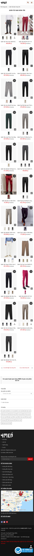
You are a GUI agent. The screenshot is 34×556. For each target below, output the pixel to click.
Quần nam (10, 417)
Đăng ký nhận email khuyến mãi (8, 456)
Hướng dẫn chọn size (7, 469)
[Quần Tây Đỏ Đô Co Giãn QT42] (8, 197)
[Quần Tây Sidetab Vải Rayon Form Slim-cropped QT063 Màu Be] (8, 165)
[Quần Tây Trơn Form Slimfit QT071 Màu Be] (7, 37)
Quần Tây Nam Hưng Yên (14, 6)
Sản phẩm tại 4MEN (5, 391)
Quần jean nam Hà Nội (6, 423)
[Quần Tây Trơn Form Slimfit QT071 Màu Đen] (3, 37)
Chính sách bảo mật (7, 482)
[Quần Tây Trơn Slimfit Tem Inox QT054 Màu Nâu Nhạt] (7, 101)
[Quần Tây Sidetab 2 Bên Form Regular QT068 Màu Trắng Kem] (5, 228)
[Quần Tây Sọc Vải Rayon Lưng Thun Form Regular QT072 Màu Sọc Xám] (27, 197)
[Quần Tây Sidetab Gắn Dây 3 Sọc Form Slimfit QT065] (9, 279)
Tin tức (4, 447)
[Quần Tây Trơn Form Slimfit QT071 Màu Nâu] (10, 37)
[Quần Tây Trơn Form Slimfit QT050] (25, 247)
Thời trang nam (3, 6)
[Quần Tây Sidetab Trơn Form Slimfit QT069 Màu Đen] (5, 356)
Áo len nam (3, 417)
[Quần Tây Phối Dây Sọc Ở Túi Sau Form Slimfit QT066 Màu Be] (25, 101)
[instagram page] (4, 522)
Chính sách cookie (6, 485)
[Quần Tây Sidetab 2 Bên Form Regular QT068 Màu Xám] (8, 228)
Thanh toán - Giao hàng (7, 477)
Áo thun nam (22, 417)
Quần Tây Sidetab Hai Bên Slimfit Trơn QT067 (25, 328)
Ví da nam (3, 420)
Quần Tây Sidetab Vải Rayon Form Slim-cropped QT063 (9, 169)
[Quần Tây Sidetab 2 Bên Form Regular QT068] (9, 216)
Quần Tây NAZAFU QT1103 (25, 296)
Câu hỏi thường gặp (7, 471)
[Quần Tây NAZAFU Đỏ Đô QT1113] (23, 37)
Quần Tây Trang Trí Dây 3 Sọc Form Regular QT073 (9, 264)
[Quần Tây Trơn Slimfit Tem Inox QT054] (9, 88)
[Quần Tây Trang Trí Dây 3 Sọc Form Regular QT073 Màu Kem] (8, 260)
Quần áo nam (18, 420)
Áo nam (16, 417)
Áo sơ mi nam (12, 411)
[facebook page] (2, 522)
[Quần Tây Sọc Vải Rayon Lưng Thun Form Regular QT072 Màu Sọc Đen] (23, 197)
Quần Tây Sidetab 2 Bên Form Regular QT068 (9, 232)
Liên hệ (4, 442)
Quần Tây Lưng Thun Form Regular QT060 (9, 137)
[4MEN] (4, 3)
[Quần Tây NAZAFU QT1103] (25, 279)
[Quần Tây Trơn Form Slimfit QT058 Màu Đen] (21, 165)
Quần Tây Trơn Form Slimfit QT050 (25, 264)
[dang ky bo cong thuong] (24, 550)
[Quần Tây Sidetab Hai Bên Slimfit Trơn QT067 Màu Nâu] (27, 324)
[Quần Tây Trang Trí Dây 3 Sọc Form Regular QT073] (9, 247)
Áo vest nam (19, 411)
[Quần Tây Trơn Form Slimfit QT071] (9, 25)
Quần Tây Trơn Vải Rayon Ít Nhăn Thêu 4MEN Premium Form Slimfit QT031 (9, 328)
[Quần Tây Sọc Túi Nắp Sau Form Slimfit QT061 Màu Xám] (23, 133)
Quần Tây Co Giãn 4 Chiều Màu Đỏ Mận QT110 (25, 232)
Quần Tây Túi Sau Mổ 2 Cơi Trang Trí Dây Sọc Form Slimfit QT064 (9, 73)
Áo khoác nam (27, 414)
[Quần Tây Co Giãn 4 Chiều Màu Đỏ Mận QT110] (25, 216)
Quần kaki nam (27, 411)
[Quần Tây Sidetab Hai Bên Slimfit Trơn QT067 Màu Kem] (23, 324)
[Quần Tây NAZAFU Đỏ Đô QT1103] (25, 292)
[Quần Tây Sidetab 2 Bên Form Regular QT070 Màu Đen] (23, 69)
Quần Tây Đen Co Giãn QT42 (8, 200)
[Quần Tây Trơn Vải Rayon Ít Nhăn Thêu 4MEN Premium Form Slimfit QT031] (9, 311)
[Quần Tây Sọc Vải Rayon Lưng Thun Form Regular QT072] (25, 184)
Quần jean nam (4, 414)
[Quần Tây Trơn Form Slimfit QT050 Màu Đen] (19, 260)
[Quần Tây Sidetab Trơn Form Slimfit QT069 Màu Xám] (8, 356)
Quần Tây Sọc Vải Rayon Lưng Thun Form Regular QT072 (25, 200)
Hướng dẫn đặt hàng (7, 466)
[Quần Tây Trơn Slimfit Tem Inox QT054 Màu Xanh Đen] (10, 101)
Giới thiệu (4, 439)
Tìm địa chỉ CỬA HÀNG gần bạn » (9, 513)
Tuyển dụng (5, 444)
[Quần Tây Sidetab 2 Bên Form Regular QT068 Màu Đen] (12, 228)
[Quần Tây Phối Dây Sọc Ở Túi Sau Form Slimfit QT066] (25, 88)
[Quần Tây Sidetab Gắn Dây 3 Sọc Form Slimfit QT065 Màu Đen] (5, 292)
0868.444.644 (9, 452)
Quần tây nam (13, 414)
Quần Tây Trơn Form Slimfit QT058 (25, 169)
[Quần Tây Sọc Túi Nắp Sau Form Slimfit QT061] (25, 120)
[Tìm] (31, 393)
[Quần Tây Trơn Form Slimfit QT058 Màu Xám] (25, 165)
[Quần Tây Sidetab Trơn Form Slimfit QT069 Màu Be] (12, 356)
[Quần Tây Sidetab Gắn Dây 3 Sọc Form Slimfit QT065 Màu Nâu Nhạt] (12, 292)
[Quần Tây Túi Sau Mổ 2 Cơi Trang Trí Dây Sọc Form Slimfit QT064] (9, 57)
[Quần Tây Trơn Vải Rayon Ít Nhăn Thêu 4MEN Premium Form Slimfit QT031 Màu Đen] (10, 324)
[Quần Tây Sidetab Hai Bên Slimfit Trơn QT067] (25, 311)
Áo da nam (19, 414)
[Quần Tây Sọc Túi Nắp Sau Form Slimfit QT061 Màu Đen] (27, 133)
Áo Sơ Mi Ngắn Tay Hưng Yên (9, 367)
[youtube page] (7, 522)
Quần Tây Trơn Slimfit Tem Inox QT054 (9, 105)
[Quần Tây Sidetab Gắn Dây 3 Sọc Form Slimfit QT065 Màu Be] (8, 292)
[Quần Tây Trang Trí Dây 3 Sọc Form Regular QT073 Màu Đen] (5, 260)
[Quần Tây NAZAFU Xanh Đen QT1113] (27, 37)
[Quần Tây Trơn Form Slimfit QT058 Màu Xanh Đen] (29, 165)
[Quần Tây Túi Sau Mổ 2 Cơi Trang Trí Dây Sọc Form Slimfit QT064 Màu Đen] (8, 69)
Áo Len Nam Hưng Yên (24, 367)
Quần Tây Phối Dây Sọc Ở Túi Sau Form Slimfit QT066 (25, 105)
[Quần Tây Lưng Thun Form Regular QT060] (9, 120)
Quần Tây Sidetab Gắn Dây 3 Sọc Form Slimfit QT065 (9, 296)
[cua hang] (17, 501)
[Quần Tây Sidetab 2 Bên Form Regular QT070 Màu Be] (27, 69)
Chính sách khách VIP (7, 474)
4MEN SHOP (24, 528)
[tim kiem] (27, 2)
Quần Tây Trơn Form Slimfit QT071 (9, 41)
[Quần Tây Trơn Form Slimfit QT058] (25, 152)
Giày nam (28, 417)
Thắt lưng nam (10, 420)
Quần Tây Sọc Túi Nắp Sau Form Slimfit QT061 (25, 137)
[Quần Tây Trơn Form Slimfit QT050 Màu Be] (23, 260)
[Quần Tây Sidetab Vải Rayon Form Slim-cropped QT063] (9, 152)
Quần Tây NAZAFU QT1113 (25, 41)
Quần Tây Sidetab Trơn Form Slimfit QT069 (9, 360)
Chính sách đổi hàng (7, 479)
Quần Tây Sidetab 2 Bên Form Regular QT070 (25, 73)
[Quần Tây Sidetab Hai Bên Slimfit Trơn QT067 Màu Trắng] (19, 324)
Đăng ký (30, 459)
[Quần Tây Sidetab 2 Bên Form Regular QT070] (25, 57)
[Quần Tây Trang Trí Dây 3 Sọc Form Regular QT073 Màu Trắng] (12, 260)
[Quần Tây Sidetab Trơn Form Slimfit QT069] (9, 343)
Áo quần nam (4, 411)
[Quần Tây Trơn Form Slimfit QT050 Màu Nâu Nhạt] (27, 260)
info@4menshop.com (11, 450)
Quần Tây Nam (5, 402)
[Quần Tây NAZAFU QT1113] (25, 25)
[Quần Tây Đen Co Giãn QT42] (9, 184)
